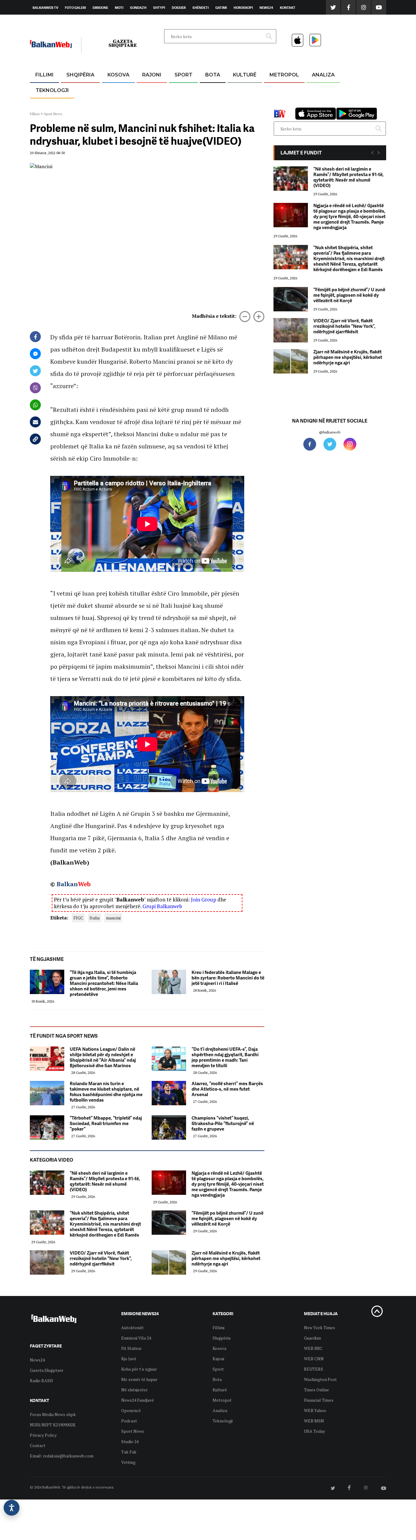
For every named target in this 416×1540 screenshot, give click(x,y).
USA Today (314, 1431)
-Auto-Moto (47, 105)
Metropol (284, 75)
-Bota (178, 89)
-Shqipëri (182, 104)
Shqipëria (80, 75)
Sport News (53, 114)
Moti (119, 7)
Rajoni (151, 75)
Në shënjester (134, 1390)
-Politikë (74, 104)
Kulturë (244, 75)
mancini (113, 918)
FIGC (78, 918)
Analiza (323, 75)
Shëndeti (200, 7)
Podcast (129, 1421)
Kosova (118, 75)
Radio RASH (41, 1380)
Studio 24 (130, 1441)
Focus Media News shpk (53, 1414)
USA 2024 (212, 89)
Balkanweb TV (45, 7)
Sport (183, 75)
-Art (235, 89)
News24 (266, 7)
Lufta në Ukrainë (212, 106)
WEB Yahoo (315, 1410)
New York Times (319, 1327)
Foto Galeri (75, 7)
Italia (95, 918)
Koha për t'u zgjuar (139, 1369)
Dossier (179, 7)
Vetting (128, 1462)
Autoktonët (132, 1327)
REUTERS (313, 1369)
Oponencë (131, 1410)
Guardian (312, 1338)
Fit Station (131, 1348)
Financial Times (318, 1400)
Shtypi (159, 7)
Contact (37, 1445)
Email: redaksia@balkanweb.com (61, 1456)
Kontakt (287, 7)
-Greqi (147, 89)
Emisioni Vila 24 (136, 1338)
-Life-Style (278, 104)
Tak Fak (128, 1452)
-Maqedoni (152, 104)
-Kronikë (74, 89)
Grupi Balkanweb (162, 906)
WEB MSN (314, 1421)
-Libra (237, 104)
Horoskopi (243, 7)
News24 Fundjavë (137, 1400)
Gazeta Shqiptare (46, 1370)
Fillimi (44, 75)
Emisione (100, 7)
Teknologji (52, 90)
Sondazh (138, 7)
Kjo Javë (128, 1358)
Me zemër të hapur (139, 1379)
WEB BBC (313, 1348)
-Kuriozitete (281, 89)
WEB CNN (314, 1358)
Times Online (316, 1390)
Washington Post (320, 1379)
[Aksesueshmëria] (11, 1508)
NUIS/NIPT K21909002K (53, 1425)
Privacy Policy (43, 1435)
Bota (212, 75)
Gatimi (221, 7)
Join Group (203, 899)
